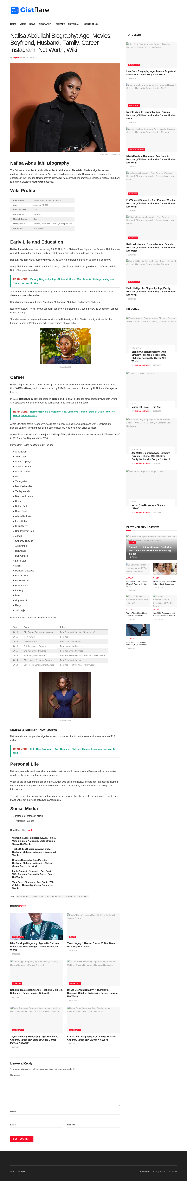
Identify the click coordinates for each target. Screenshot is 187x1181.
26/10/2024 (157, 512)
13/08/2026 (16, 1047)
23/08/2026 (73, 950)
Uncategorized (136, 149)
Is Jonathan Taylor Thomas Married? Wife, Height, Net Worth (136, 584)
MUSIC (23, 24)
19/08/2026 (16, 997)
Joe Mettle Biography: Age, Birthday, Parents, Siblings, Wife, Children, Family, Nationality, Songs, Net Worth (150, 456)
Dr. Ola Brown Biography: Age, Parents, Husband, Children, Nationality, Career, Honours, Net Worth (93, 993)
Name (13, 1111)
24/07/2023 (132, 648)
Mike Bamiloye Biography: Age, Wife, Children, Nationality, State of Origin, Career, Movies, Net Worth (34, 946)
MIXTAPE (60, 24)
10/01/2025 (157, 411)
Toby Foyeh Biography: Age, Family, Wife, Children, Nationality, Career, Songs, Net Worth (33, 885)
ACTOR (129, 578)
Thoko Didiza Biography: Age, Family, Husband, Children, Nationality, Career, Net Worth (34, 852)
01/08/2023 (158, 619)
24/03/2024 (134, 557)
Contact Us (91, 24)
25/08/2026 (132, 123)
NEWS (32, 24)
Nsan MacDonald (142, 365)
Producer (83, 896)
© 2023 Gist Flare (17, 1171)
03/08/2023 (158, 588)
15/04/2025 (157, 365)
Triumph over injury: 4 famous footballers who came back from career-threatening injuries (150, 550)
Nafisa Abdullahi (54, 896)
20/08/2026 (132, 255)
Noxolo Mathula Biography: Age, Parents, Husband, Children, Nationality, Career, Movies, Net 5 (151, 115)
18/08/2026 (73, 1000)
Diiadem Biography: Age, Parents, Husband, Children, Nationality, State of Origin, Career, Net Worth (32, 863)
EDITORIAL (73, 24)
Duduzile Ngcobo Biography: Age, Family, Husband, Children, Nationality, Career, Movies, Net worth (151, 291)
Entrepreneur (23, 896)
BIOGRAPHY (45, 24)
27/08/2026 (16, 954)
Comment (16, 1075)
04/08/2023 (132, 590)
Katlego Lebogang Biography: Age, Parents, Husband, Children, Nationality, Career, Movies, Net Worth (151, 247)
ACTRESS (17, 983)
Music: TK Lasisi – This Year (146, 407)
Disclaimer (172, 1171)
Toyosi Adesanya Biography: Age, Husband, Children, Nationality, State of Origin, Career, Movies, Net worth (33, 1039)
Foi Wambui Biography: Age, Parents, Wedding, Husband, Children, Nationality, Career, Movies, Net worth (151, 203)
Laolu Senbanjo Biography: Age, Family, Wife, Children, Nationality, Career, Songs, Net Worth (33, 874)
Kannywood (38, 896)
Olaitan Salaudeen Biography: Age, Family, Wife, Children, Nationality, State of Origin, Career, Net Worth (34, 841)
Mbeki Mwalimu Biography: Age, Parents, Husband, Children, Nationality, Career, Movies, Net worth (151, 159)
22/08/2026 (132, 167)
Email (13, 1125)
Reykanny (17, 57)
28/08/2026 (132, 78)
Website (71, 1125)
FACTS (132, 543)
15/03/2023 (31, 57)
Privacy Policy (159, 1171)
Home (13, 24)
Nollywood (70, 896)
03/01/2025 (157, 463)
